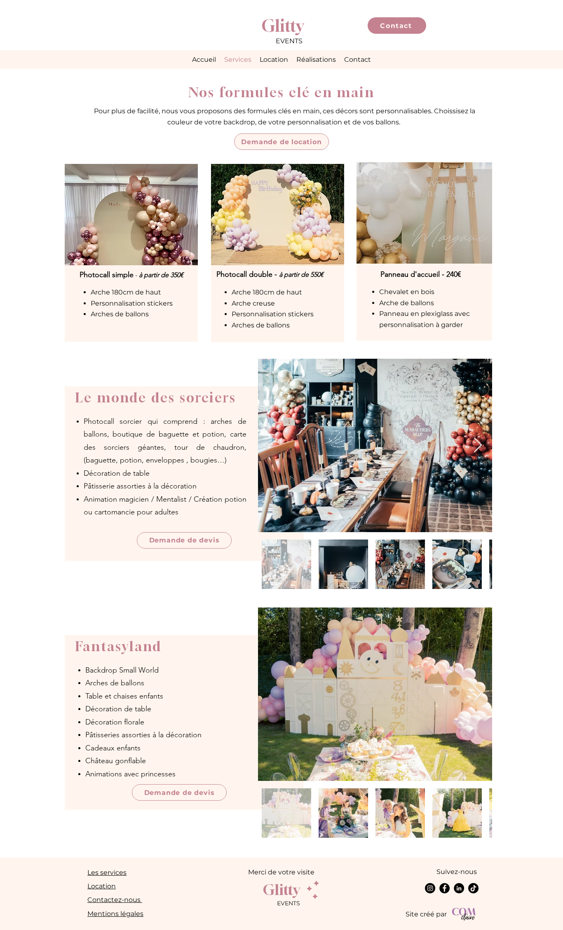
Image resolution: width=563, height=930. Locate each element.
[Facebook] (444, 888)
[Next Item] (478, 445)
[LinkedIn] (459, 888)
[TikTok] (473, 888)
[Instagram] (430, 888)
